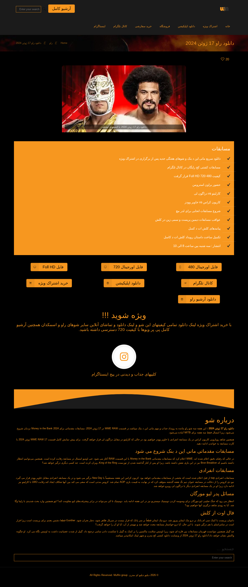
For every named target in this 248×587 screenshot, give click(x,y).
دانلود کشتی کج (161, 535)
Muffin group (120, 575)
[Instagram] (125, 581)
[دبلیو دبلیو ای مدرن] (224, 8)
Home (64, 43)
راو (51, 43)
